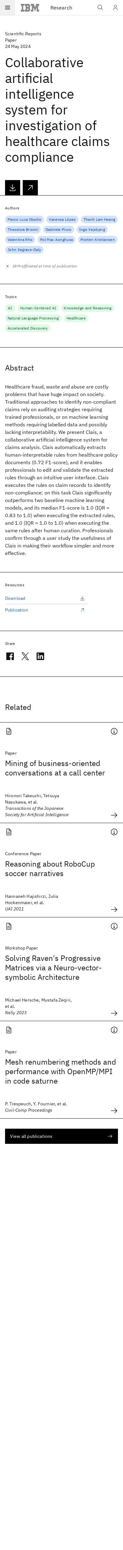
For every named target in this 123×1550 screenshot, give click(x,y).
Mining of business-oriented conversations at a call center (55, 767)
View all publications (31, 1136)
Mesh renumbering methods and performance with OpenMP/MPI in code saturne (60, 1071)
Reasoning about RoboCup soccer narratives (50, 868)
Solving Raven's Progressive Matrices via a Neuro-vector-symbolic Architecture (53, 967)
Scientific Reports (23, 34)
